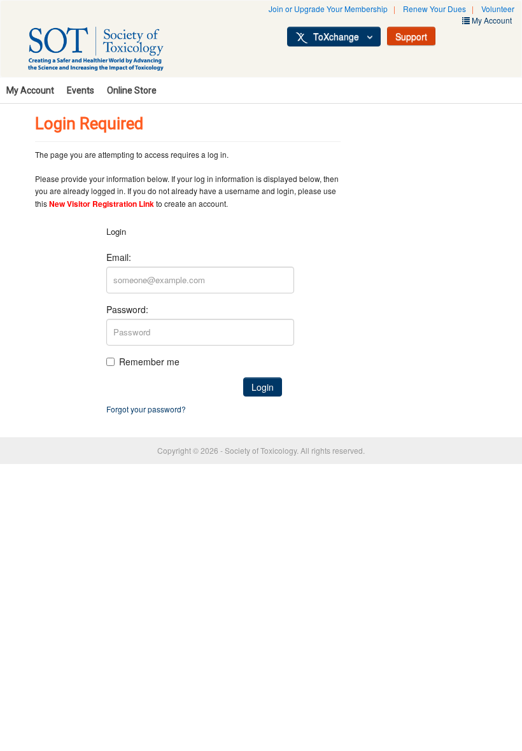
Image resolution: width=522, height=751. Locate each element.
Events (80, 90)
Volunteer (497, 8)
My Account (30, 90)
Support (411, 36)
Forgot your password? (146, 409)
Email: (118, 257)
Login (262, 387)
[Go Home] (109, 50)
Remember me (149, 361)
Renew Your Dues (434, 8)
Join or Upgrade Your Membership (328, 8)
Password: (127, 309)
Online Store (132, 90)
